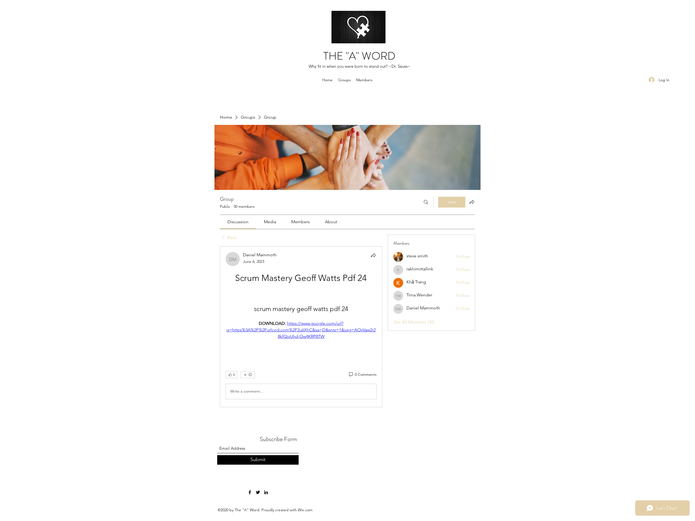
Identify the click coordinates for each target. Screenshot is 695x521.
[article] (301, 326)
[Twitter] (258, 492)
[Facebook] (249, 492)
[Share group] (472, 202)
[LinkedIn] (266, 492)
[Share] (373, 255)
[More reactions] (248, 374)
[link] (238, 221)
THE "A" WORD (359, 56)
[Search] (426, 202)
